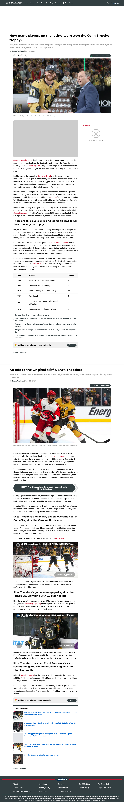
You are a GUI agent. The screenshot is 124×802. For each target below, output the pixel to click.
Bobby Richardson (21, 213)
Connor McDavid (44, 176)
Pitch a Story (18, 788)
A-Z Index (43, 791)
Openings (43, 784)
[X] (108, 3)
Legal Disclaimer (104, 788)
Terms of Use (63, 788)
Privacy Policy (44, 788)
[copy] (25, 55)
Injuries (64, 3)
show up (53, 197)
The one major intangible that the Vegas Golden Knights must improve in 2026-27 (45, 325)
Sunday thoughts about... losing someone (32, 315)
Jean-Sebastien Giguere (59, 243)
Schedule (40, 3)
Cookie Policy (84, 788)
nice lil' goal (59, 538)
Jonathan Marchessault (22, 160)
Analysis (23, 768)
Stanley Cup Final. (33, 166)
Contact (61, 784)
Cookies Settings (64, 791)
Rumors (32, 3)
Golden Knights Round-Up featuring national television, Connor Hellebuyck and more (46, 337)
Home (15, 352)
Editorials (23, 352)
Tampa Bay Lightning (32, 604)
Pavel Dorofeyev (27, 675)
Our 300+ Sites (84, 784)
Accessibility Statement (22, 791)
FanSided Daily (104, 784)
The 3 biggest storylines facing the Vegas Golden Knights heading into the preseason (45, 319)
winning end (37, 264)
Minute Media (14, 796)
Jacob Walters (18, 51)
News (26, 3)
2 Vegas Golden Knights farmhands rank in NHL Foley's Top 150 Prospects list (45, 331)
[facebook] (111, 3)
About (15, 784)
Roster (57, 3)
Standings (49, 3)
